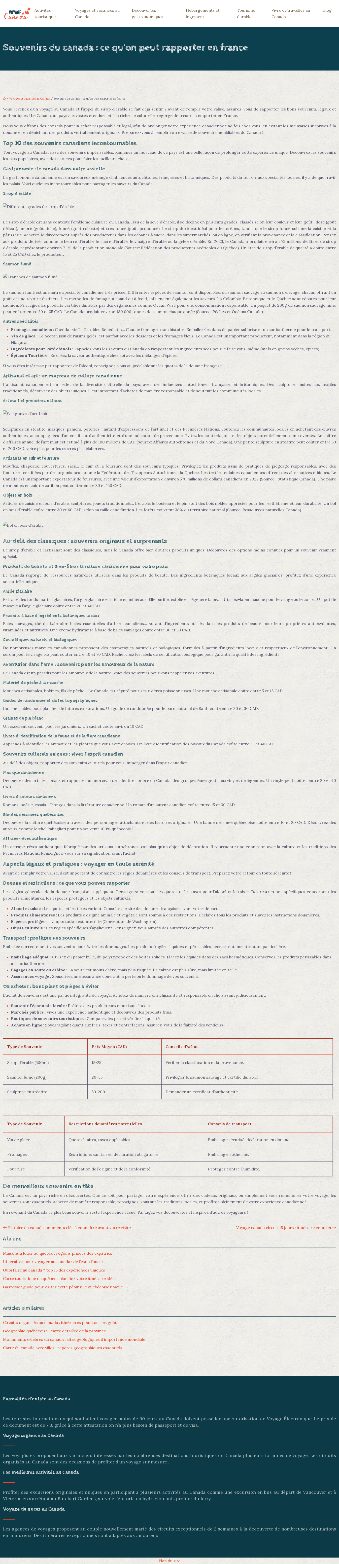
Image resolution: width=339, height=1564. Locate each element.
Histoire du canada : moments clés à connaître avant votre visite (69, 1227)
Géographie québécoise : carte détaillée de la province (54, 1330)
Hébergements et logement (203, 13)
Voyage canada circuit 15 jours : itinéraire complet (284, 1227)
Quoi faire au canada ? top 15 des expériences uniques (54, 1270)
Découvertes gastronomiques (147, 13)
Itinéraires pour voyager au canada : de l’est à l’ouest (53, 1261)
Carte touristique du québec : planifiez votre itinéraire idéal (59, 1278)
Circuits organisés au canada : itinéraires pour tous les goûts (61, 1322)
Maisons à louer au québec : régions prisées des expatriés (57, 1253)
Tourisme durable (246, 13)
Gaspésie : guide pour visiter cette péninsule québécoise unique (63, 1286)
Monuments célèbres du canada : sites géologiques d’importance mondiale (74, 1339)
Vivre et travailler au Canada (290, 13)
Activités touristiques (46, 13)
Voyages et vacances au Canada (97, 13)
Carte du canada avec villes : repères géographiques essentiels (62, 1347)
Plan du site (169, 1560)
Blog (327, 10)
